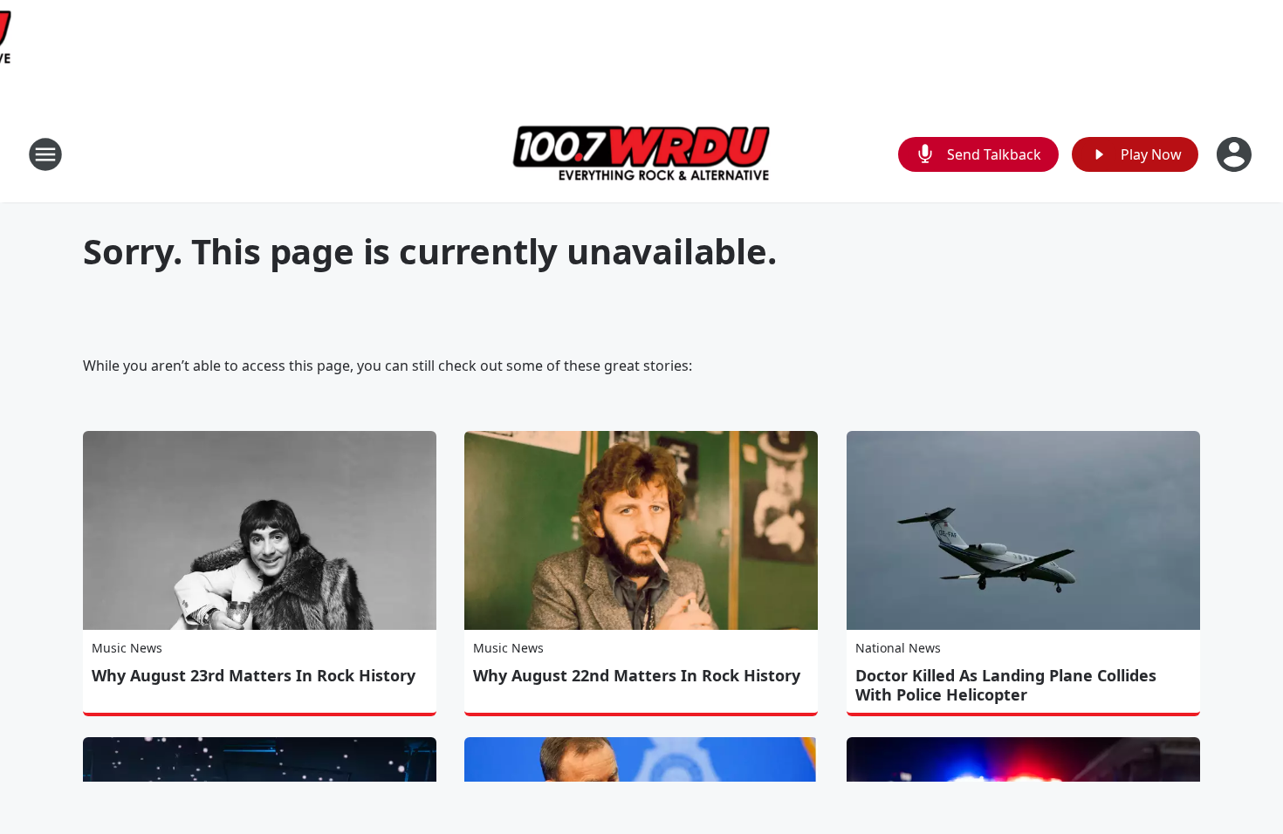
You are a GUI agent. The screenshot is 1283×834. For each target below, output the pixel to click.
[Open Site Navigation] (45, 154)
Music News (127, 647)
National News (898, 647)
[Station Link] (641, 154)
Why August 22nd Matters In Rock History (636, 675)
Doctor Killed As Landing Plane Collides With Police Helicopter (1005, 685)
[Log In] (1236, 154)
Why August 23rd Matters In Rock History (253, 675)
